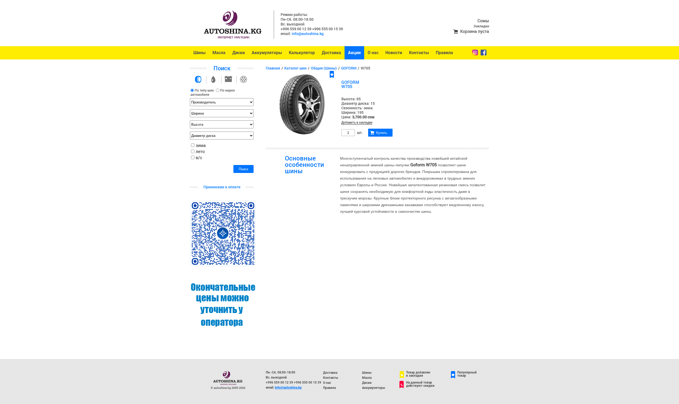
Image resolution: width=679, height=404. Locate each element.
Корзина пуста (474, 31)
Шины (199, 52)
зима (201, 145)
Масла (218, 52)
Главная (273, 68)
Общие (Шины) (324, 68)
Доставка (331, 52)
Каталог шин (295, 68)
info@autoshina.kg (308, 33)
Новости (393, 52)
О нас (373, 52)
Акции (354, 52)
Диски (238, 52)
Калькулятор (302, 52)
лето (200, 151)
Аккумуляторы (267, 52)
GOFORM (348, 68)
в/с (199, 157)
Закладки (481, 26)
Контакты (419, 52)
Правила (444, 52)
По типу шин (204, 90)
